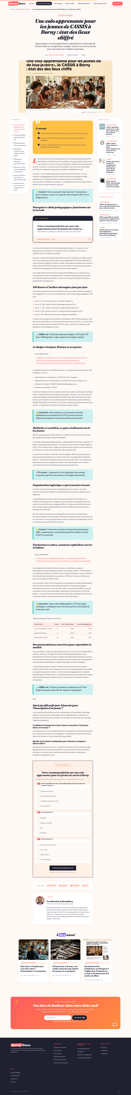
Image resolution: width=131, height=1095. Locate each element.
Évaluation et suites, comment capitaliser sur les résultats (20, 169)
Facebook (52, 885)
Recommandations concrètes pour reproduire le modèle (20, 177)
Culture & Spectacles (99, 3)
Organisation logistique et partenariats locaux (19, 161)
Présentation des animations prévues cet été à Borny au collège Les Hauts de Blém (63, 561)
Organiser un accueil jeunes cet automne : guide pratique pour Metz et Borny (61, 357)
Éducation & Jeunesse (44, 3)
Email (86, 885)
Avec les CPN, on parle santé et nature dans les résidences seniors (57, 360)
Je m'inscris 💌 (79, 1018)
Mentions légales (15, 1072)
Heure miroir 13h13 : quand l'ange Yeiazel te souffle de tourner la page (113, 183)
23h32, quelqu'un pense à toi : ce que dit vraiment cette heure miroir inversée (112, 130)
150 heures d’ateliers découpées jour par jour (20, 137)
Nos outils (104, 1047)
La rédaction (104, 1053)
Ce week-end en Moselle (84, 1058)
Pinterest (64, 885)
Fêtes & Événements (84, 3)
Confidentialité (15, 1075)
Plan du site (14, 1079)
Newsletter (117, 3)
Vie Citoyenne (58, 3)
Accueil (13, 9)
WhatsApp (75, 885)
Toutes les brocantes (83, 1048)
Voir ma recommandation (62, 868)
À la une (31, 3)
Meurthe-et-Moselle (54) (84, 1055)
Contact (13, 1082)
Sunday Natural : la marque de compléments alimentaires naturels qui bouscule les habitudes (112, 167)
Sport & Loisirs (70, 3)
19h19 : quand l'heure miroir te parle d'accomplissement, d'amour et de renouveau (113, 148)
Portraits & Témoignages (61, 1063)
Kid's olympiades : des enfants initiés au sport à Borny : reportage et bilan (60, 363)
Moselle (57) (80, 1051)
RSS (119, 1091)
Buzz (17, 3)
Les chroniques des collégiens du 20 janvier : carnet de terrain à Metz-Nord (60, 558)
